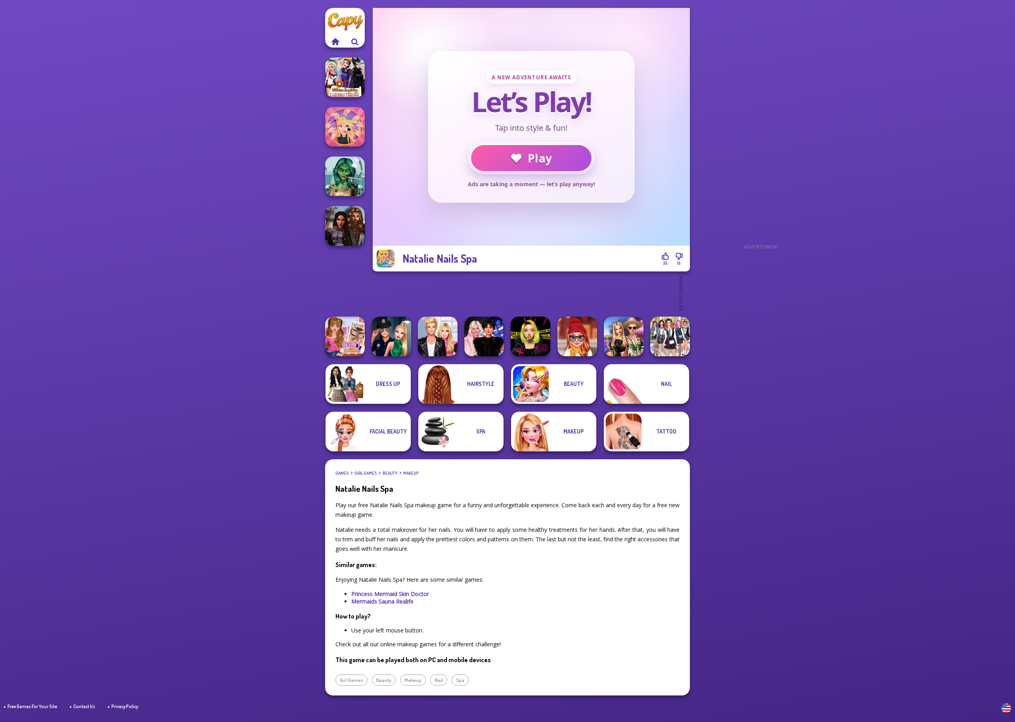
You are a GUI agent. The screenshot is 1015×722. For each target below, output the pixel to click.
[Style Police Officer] (391, 336)
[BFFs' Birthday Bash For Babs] (623, 336)
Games (342, 473)
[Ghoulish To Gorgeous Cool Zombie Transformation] (345, 176)
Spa (460, 680)
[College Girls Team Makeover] (670, 336)
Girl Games (365, 473)
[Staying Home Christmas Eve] (577, 336)
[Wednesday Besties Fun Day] (484, 336)
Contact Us (84, 706)
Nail (439, 680)
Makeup (411, 473)
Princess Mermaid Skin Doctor (390, 594)
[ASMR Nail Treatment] (345, 336)
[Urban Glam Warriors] (530, 336)
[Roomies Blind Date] (438, 336)
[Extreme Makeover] (345, 127)
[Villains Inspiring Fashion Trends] (345, 77)
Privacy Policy (124, 706)
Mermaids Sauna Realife (382, 601)
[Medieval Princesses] (345, 226)
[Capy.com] (335, 42)
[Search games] (355, 42)
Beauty (390, 473)
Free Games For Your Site (32, 706)
